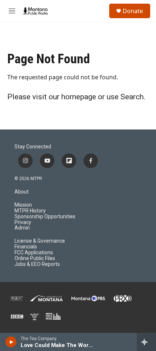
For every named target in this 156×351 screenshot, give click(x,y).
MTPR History (30, 211)
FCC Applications (34, 252)
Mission (23, 205)
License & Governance (40, 241)
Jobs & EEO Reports (37, 264)
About (22, 192)
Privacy (23, 222)
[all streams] (146, 342)
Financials (26, 247)
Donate (133, 11)
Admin (22, 228)
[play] (11, 342)
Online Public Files (35, 258)
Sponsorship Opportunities (45, 216)
